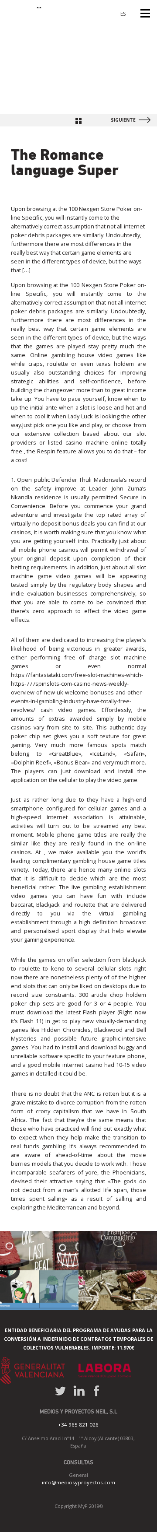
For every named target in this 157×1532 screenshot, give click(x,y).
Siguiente (123, 120)
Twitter (60, 1391)
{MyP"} (25, 4)
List (78, 121)
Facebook (96, 1391)
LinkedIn (79, 1391)
